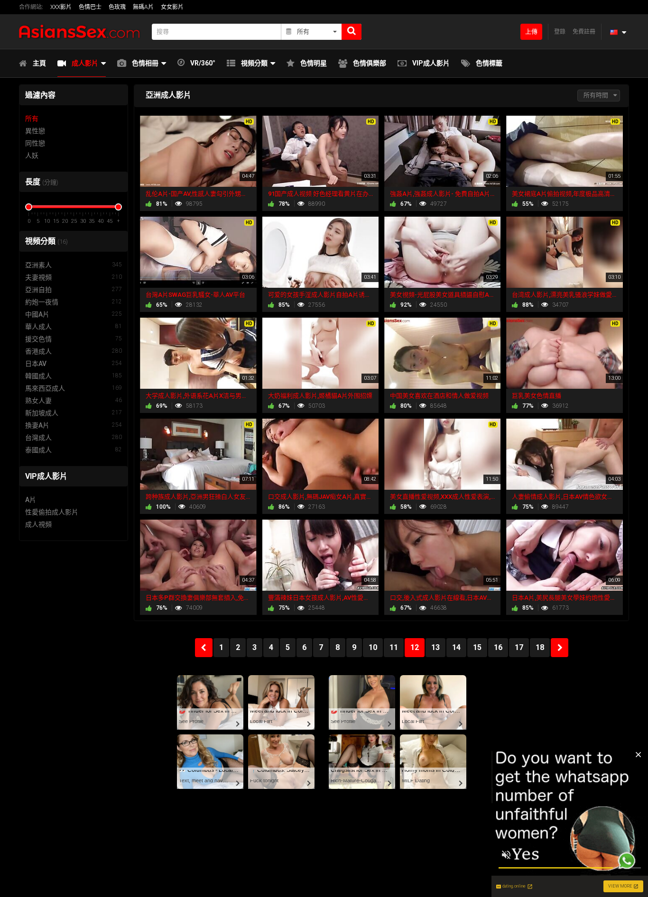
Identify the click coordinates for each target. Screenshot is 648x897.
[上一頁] (204, 647)
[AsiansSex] (82, 31)
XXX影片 (61, 7)
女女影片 (172, 7)
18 (540, 647)
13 (435, 647)
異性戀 (35, 131)
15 (477, 647)
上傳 (531, 31)
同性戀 (35, 143)
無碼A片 (143, 7)
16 (498, 647)
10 (373, 647)
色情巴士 (90, 7)
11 (393, 647)
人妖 (31, 155)
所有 (31, 118)
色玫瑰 (117, 7)
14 (456, 647)
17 (519, 647)
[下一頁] (559, 647)
